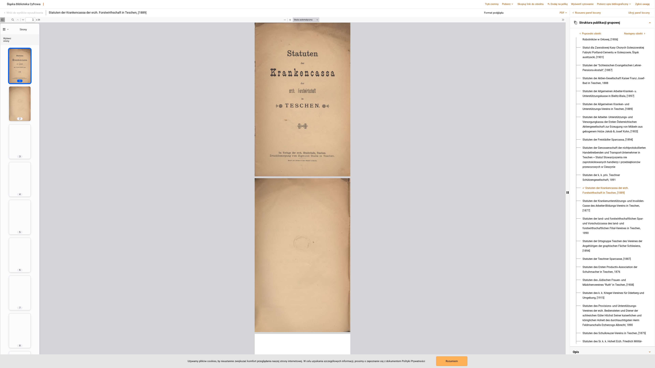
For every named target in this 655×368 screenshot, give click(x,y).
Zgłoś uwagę (642, 4)
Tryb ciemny (492, 4)
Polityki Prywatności (413, 361)
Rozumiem (452, 361)
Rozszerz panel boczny (588, 12)
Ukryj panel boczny (639, 12)
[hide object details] (568, 192)
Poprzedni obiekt (591, 33)
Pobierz (506, 4)
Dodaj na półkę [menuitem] (559, 4)
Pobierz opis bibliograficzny (612, 4)
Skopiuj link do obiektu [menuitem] (531, 4)
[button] (612, 22)
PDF (562, 12)
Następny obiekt (633, 33)
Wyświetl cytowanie (582, 4)
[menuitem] (614, 52)
